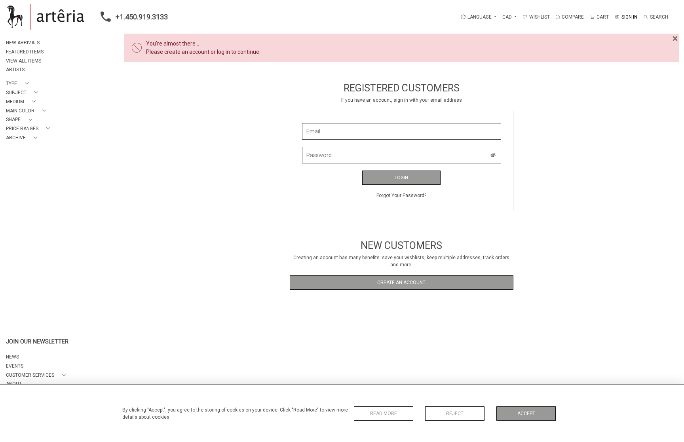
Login (401, 177)
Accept (526, 413)
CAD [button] (507, 17)
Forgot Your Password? (401, 195)
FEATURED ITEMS (25, 52)
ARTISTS (15, 69)
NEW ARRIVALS (23, 43)
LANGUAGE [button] (479, 17)
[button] (19, 83)
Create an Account (401, 282)
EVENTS (14, 366)
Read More (383, 413)
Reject (455, 413)
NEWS (12, 357)
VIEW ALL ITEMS (23, 61)
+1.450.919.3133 (142, 17)
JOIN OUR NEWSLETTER (37, 341)
